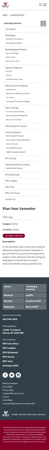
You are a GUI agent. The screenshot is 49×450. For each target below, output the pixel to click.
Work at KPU (32, 306)
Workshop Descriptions (14, 39)
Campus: (7, 223)
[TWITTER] (11, 375)
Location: (7, 229)
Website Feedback (10, 383)
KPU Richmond (12, 174)
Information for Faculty (16, 126)
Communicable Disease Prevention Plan (19, 403)
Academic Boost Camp (14, 79)
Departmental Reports (14, 168)
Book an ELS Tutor (12, 61)
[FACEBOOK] (5, 375)
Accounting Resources (14, 148)
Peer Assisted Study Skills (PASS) (18, 140)
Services (8, 301)
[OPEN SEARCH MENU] (40, 4)
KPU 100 (9, 71)
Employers (9, 306)
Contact (6, 397)
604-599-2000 (10, 319)
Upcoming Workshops (14, 43)
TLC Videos (10, 97)
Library (7, 286)
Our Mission (10, 29)
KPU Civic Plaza (12, 193)
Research (8, 295)
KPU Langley (11, 180)
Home (5, 15)
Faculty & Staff (33, 301)
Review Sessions (12, 144)
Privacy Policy (8, 390)
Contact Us (10, 199)
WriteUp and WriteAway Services (18, 93)
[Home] (17, 4)
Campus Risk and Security (13, 393)
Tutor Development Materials (16, 115)
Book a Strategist (12, 53)
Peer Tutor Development (15, 111)
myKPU (29, 295)
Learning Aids (11, 89)
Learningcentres (17, 15)
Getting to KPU (11, 365)
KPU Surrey (10, 158)
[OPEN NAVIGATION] (44, 4)
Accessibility (8, 386)
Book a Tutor (10, 57)
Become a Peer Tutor (14, 120)
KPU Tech (9, 187)
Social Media (8, 400)
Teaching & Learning (31, 288)
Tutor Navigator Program (15, 136)
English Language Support (15, 152)
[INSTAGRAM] (18, 375)
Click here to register (14, 236)
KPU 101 (9, 75)
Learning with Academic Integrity (18, 101)
